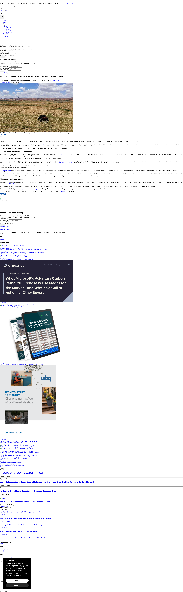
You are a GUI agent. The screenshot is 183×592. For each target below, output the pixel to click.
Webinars (5, 33)
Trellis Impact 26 (7, 557)
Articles (5, 550)
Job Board (6, 36)
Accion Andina (7, 170)
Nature (2, 73)
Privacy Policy (18, 575)
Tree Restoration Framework (64, 162)
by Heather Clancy (5, 527)
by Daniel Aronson (5, 521)
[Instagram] (3, 583)
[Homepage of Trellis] (2, 543)
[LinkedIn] (1, 135)
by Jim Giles (3, 515)
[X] (3, 135)
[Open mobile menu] (2, 17)
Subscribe (3, 56)
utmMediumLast (4, 53)
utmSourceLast (4, 55)
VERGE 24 (62, 191)
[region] (17, 573)
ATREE (40, 173)
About (4, 38)
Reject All (17, 585)
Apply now (70, 3)
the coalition (43, 144)
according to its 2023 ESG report (9, 183)
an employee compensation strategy (27, 189)
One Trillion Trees (64, 154)
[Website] (91, 138)
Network (5, 35)
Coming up (3, 467)
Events (5, 22)
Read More (56, 80)
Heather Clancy (6, 82)
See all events (4, 506)
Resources (5, 549)
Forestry (2, 239)
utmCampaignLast (5, 52)
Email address (4, 50)
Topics (4, 20)
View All (5, 26)
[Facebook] (5, 135)
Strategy (6, 73)
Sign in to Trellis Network (7, 545)
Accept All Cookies (17, 581)
